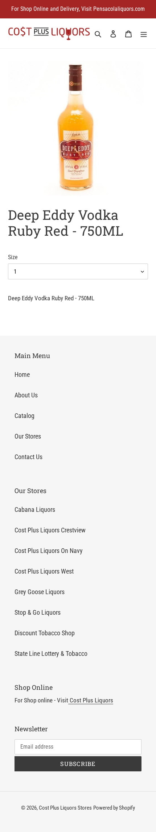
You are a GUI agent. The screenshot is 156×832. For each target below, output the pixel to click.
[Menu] (143, 33)
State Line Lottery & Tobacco (51, 653)
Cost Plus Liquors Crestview (50, 530)
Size (13, 257)
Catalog (24, 415)
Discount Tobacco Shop (45, 633)
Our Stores (28, 436)
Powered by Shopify (114, 808)
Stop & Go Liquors (38, 612)
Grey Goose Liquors (40, 592)
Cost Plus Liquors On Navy (49, 550)
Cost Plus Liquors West (44, 571)
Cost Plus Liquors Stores (65, 808)
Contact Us (28, 457)
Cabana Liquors (35, 509)
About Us (26, 395)
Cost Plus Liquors (90, 700)
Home (22, 374)
